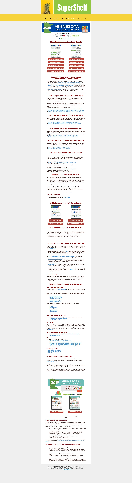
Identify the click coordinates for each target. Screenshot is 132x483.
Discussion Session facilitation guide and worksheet (70, 82)
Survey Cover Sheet (61, 289)
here (69, 87)
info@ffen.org (67, 197)
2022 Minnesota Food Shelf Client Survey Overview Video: (61, 256)
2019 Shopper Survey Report (54, 350)
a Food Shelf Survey (65, 340)
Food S (51, 318)
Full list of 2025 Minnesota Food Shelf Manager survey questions (62, 169)
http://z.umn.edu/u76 (51, 361)
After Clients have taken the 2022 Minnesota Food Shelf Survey (64, 345)
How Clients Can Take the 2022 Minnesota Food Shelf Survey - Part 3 (65, 344)
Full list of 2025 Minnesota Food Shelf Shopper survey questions (62, 162)
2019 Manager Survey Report (54, 351)
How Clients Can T (54, 343)
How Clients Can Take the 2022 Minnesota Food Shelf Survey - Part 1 (65, 342)
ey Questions (64, 318)
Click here (71, 269)
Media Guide (51, 264)
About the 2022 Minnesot (55, 340)
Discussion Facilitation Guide (55, 259)
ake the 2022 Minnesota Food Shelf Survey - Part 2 (69, 343)
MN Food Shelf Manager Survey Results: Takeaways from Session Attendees (64, 123)
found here (50, 329)
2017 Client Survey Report (54, 352)
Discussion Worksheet (55, 263)
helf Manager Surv (57, 318)
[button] (51, 19)
